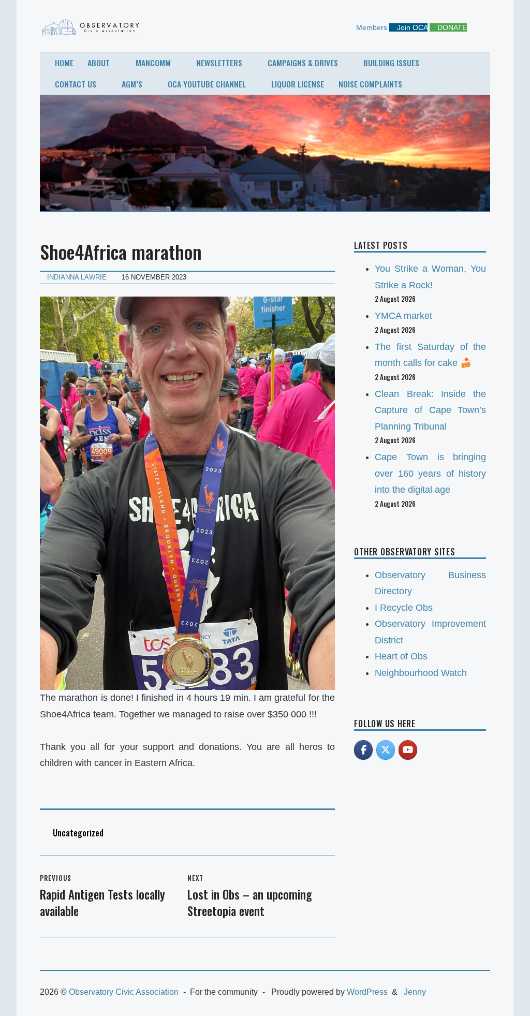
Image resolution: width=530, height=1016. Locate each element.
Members (370, 27)
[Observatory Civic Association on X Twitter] (385, 750)
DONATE (451, 27)
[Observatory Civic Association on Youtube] (408, 750)
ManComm (153, 62)
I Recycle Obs (404, 607)
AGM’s (132, 84)
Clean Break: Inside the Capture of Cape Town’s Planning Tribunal (430, 410)
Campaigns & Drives (303, 62)
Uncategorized (78, 833)
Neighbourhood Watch (421, 673)
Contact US (75, 84)
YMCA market (403, 316)
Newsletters (219, 62)
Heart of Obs (401, 656)
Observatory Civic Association (124, 992)
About (98, 62)
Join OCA (411, 27)
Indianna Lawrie (77, 277)
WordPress (367, 992)
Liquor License (297, 84)
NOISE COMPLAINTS (370, 84)
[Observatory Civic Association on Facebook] (363, 750)
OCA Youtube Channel (207, 84)
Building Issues (391, 62)
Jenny (415, 992)
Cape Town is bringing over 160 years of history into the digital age (430, 473)
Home (64, 62)
